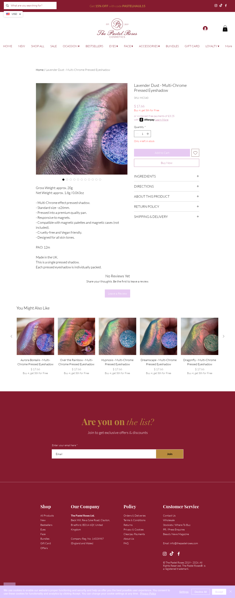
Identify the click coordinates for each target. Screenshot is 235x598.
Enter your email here (64, 445)
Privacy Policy (148, 593)
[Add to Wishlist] (195, 153)
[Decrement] (137, 134)
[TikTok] (221, 5)
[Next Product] (223, 336)
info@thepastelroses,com (184, 543)
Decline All (201, 592)
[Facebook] (226, 5)
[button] (225, 28)
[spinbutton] (142, 134)
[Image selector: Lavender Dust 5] (96, 179)
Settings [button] (184, 592)
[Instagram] (216, 5)
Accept (219, 592)
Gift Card (45, 543)
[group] (117, 348)
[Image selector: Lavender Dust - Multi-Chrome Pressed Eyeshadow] (63, 179)
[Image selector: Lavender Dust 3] (85, 179)
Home (40, 70)
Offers (44, 548)
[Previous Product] (11, 336)
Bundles (44, 538)
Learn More (161, 119)
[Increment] (148, 134)
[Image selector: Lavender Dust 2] (82, 179)
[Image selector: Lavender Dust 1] (100, 179)
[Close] (230, 591)
